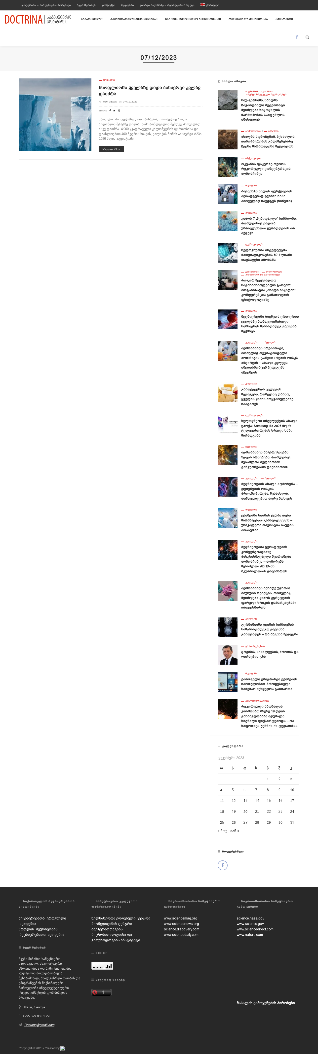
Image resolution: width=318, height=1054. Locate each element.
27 (245, 822)
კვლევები (251, 342)
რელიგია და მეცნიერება (248, 19)
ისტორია (273, 131)
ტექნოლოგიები (254, 244)
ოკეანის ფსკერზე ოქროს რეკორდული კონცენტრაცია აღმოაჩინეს (266, 168)
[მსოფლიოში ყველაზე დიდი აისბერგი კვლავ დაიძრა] (55, 114)
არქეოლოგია (253, 131)
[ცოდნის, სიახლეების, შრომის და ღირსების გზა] (228, 654)
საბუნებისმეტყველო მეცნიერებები (193, 19)
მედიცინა (251, 185)
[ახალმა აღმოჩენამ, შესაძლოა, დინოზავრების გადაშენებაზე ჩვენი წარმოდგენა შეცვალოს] (228, 139)
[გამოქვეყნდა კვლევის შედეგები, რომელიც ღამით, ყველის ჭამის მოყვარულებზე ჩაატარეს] (228, 392)
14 (257, 801)
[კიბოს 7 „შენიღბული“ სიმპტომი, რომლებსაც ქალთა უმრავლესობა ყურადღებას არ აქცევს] (228, 221)
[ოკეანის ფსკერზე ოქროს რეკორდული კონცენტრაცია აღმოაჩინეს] (228, 166)
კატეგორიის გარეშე (257, 700)
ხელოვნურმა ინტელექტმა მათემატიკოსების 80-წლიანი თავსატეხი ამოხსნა (266, 255)
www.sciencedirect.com (255, 929)
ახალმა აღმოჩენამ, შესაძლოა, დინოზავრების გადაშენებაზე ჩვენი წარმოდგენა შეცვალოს (268, 141)
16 (280, 801)
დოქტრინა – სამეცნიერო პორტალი (46, 5)
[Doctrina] (38, 19)
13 (245, 801)
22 (269, 812)
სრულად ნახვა (111, 149)
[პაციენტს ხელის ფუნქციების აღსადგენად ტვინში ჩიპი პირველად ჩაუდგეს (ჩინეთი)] (228, 194)
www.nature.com (250, 935)
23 (280, 812)
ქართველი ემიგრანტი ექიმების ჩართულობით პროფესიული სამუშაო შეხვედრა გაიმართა (269, 684)
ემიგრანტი (284, 19)
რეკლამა (127, 5)
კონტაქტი (108, 5)
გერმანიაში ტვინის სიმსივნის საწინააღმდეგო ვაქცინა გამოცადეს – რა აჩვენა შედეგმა (269, 629)
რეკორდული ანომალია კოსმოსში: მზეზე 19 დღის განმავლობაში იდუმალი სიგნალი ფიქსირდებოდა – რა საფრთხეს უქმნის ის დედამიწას (269, 716)
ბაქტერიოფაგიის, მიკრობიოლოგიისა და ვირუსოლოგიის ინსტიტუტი (115, 934)
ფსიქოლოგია (274, 271)
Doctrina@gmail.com (39, 1025)
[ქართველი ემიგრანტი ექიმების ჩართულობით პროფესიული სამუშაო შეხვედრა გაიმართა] (228, 681)
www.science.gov (250, 924)
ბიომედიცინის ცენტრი (111, 924)
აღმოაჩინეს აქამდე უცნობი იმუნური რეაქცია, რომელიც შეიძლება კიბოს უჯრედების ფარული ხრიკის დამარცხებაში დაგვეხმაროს (268, 597)
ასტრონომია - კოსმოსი (259, 91)
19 (234, 812)
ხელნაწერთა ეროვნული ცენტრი (120, 918)
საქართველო (92, 19)
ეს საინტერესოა (255, 646)
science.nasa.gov (250, 918)
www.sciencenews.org (181, 924)
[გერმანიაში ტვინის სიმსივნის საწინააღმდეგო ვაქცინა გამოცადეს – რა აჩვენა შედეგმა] (228, 627)
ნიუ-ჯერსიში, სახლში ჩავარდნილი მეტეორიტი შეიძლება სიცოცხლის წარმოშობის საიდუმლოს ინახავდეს (263, 109)
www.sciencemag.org (180, 918)
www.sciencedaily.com (181, 935)
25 (222, 822)
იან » (234, 831)
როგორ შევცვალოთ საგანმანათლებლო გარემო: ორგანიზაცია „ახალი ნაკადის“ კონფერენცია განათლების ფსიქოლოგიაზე (268, 290)
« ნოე (222, 831)
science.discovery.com (181, 929)
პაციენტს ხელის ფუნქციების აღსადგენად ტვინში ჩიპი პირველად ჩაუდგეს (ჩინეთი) (266, 196)
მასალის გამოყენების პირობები (266, 1003)
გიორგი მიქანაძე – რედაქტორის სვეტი (167, 5)
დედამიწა (109, 79)
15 (269, 801)
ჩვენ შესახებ (86, 5)
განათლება (252, 271)
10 (292, 790)
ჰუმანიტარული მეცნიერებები (134, 19)
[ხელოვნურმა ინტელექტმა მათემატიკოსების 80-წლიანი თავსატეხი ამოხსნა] (228, 252)
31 (292, 822)
